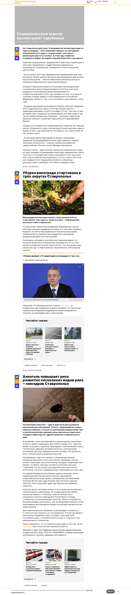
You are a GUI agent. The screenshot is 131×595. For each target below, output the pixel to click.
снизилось (27, 526)
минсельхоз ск (61, 365)
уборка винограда (47, 365)
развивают (65, 305)
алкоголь (44, 585)
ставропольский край (30, 365)
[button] (49, 25)
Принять (110, 591)
